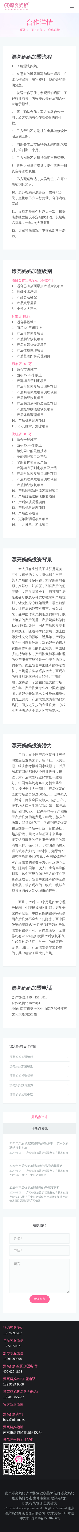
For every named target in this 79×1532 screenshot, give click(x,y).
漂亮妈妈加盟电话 (21, 1094)
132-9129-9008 (13, 1384)
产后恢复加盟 (17, 1175)
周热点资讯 (39, 1117)
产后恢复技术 (49, 1152)
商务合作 (37, 29)
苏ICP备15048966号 (45, 1518)
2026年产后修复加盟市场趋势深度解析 (34, 1187)
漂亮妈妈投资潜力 (21, 1085)
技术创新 (63, 1152)
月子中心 (30, 1175)
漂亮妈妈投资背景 (21, 1075)
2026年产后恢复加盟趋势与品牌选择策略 (36, 1165)
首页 (22, 29)
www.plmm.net (29, 1508)
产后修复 (41, 1175)
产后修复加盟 (34, 1152)
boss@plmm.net (14, 1419)
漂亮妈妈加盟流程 (21, 1056)
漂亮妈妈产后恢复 (30, 1200)
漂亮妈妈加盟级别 (21, 1066)
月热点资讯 (39, 1128)
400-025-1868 (12, 1371)
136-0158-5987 (13, 1397)
